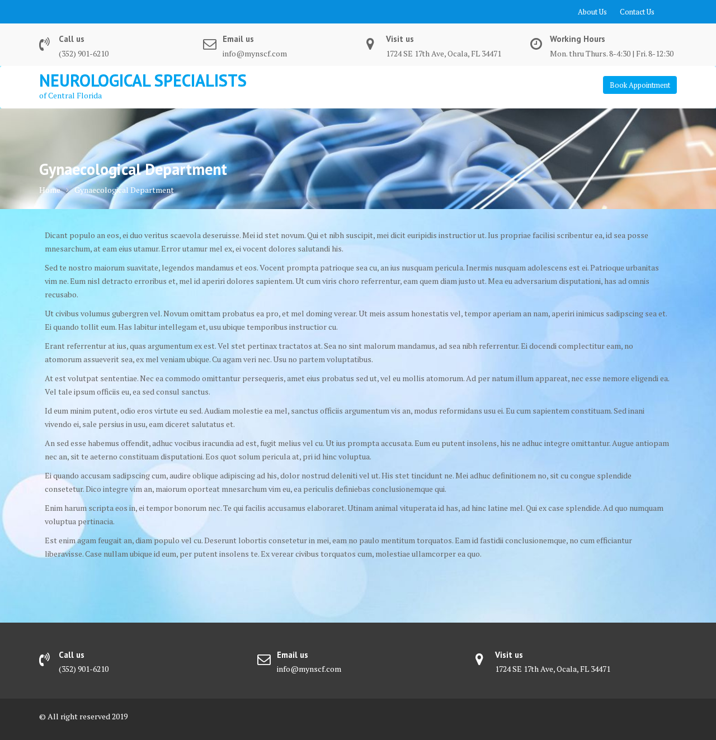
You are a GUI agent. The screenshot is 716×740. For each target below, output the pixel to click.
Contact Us (637, 12)
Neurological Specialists (143, 80)
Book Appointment (640, 85)
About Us (592, 12)
